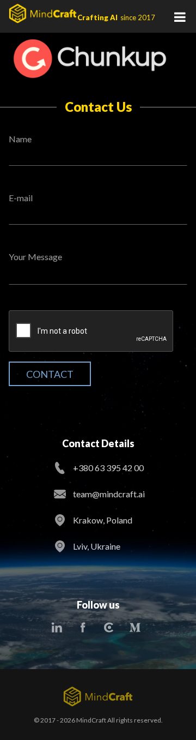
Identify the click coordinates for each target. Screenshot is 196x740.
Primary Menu (179, 16)
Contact (50, 374)
